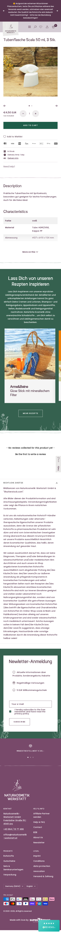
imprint (37, 855)
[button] (30, 454)
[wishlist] (41, 27)
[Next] (56, 106)
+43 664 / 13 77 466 (13, 829)
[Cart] (53, 27)
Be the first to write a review (30, 454)
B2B (35, 832)
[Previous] (4, 106)
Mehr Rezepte (30, 413)
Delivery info (13, 158)
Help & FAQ (39, 822)
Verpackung (9, 874)
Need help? (9, 166)
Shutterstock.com (13, 491)
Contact (37, 827)
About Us (38, 837)
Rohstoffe (8, 855)
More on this (28, 252)
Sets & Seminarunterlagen (13, 868)
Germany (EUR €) (12, 886)
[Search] (35, 26)
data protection (41, 866)
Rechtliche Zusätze (13, 483)
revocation (39, 871)
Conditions (39, 861)
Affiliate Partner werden (41, 815)
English (30, 886)
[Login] (47, 27)
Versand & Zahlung (43, 876)
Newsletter (39, 842)
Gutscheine (9, 861)
